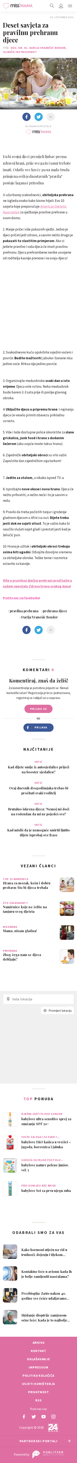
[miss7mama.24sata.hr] (17, 6)
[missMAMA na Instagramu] (53, 1417)
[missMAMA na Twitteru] (34, 1417)
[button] (70, 6)
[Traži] (52, 6)
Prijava (40, 727)
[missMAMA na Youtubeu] (43, 1417)
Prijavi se (38, 709)
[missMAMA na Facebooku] (24, 1417)
